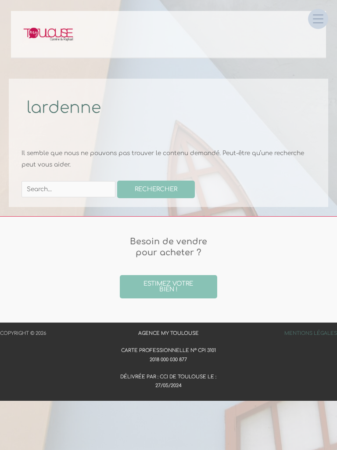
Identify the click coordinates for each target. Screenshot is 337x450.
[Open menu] (318, 19)
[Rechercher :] (69, 189)
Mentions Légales (310, 333)
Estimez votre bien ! (168, 286)
